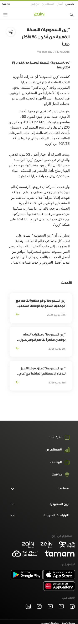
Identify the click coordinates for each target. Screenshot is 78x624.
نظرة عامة (55, 437)
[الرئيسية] (39, 14)
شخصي (70, 4)
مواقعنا (57, 475)
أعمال (60, 4)
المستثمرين (48, 4)
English (6, 4)
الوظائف (56, 462)
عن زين (35, 4)
